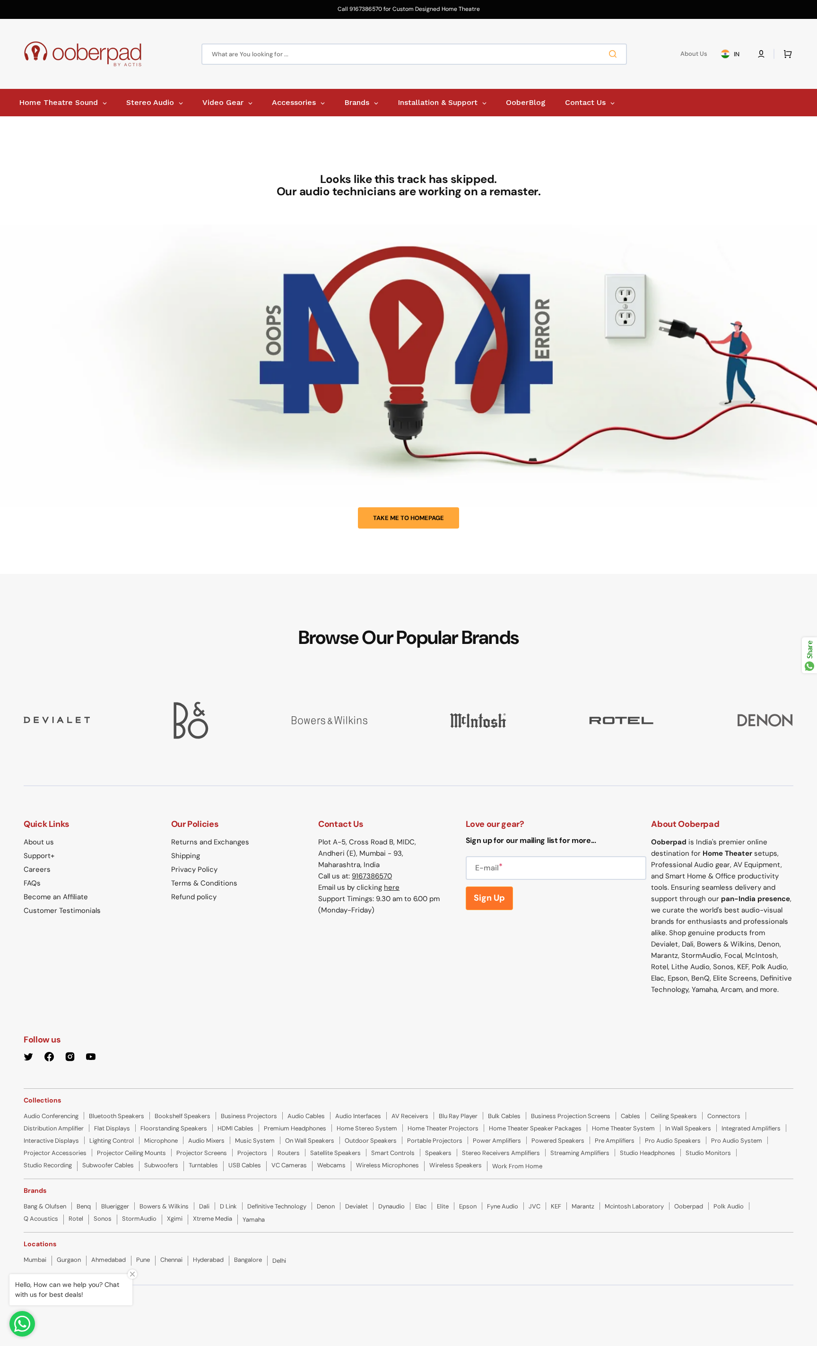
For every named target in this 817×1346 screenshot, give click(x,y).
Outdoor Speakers (371, 1141)
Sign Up (489, 897)
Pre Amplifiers (614, 1141)
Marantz (583, 1206)
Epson (468, 1206)
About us (39, 842)
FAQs (32, 883)
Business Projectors (249, 1116)
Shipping (185, 855)
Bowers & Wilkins (164, 1206)
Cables (630, 1116)
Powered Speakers (557, 1141)
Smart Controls (393, 1153)
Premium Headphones (295, 1128)
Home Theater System (623, 1128)
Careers (37, 869)
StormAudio (139, 1219)
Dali (204, 1206)
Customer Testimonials (62, 910)
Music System (255, 1141)
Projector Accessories (55, 1153)
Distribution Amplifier (54, 1128)
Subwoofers (161, 1165)
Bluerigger (115, 1206)
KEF (556, 1206)
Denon (326, 1206)
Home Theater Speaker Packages (535, 1128)
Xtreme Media (212, 1219)
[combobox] (414, 54)
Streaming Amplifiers (579, 1153)
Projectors (252, 1153)
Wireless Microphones (387, 1165)
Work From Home (517, 1166)
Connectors (723, 1116)
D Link (228, 1206)
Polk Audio (728, 1206)
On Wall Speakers (309, 1141)
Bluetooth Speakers (116, 1116)
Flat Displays (112, 1128)
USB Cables (244, 1165)
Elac (420, 1206)
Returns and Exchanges (210, 842)
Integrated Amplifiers (751, 1128)
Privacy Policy (194, 869)
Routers (289, 1153)
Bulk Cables (504, 1116)
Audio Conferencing (51, 1116)
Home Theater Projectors (443, 1128)
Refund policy (194, 897)
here (392, 887)
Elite (443, 1206)
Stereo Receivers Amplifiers (501, 1153)
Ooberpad (688, 1206)
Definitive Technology (276, 1206)
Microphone (161, 1141)
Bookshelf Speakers (182, 1116)
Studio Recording (48, 1165)
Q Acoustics (41, 1219)
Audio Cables (306, 1116)
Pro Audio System (736, 1141)
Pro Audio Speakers (673, 1141)
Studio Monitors (708, 1153)
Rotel (76, 1219)
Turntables (203, 1165)
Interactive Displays (51, 1141)
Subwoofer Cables (108, 1165)
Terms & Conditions (204, 883)
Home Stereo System (367, 1128)
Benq (84, 1206)
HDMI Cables (235, 1128)
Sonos (103, 1219)
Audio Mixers (206, 1141)
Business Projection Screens (570, 1116)
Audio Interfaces (358, 1116)
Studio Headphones (647, 1153)
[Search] (614, 53)
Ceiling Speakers (674, 1116)
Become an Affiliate (56, 897)
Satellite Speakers (335, 1153)
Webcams (331, 1165)
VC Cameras (289, 1165)
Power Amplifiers (497, 1141)
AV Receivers (409, 1116)
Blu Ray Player (458, 1116)
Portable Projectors (434, 1141)
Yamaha (254, 1220)
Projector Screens (201, 1153)
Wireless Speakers (455, 1165)
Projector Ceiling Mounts (131, 1153)
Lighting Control (111, 1141)
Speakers (438, 1153)
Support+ (39, 855)
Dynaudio (391, 1206)
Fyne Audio (502, 1206)
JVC (534, 1206)
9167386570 (372, 876)
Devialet (356, 1206)
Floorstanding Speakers (173, 1128)
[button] (761, 53)
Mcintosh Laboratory (634, 1206)
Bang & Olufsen (45, 1206)
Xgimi (175, 1219)
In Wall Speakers (688, 1128)
